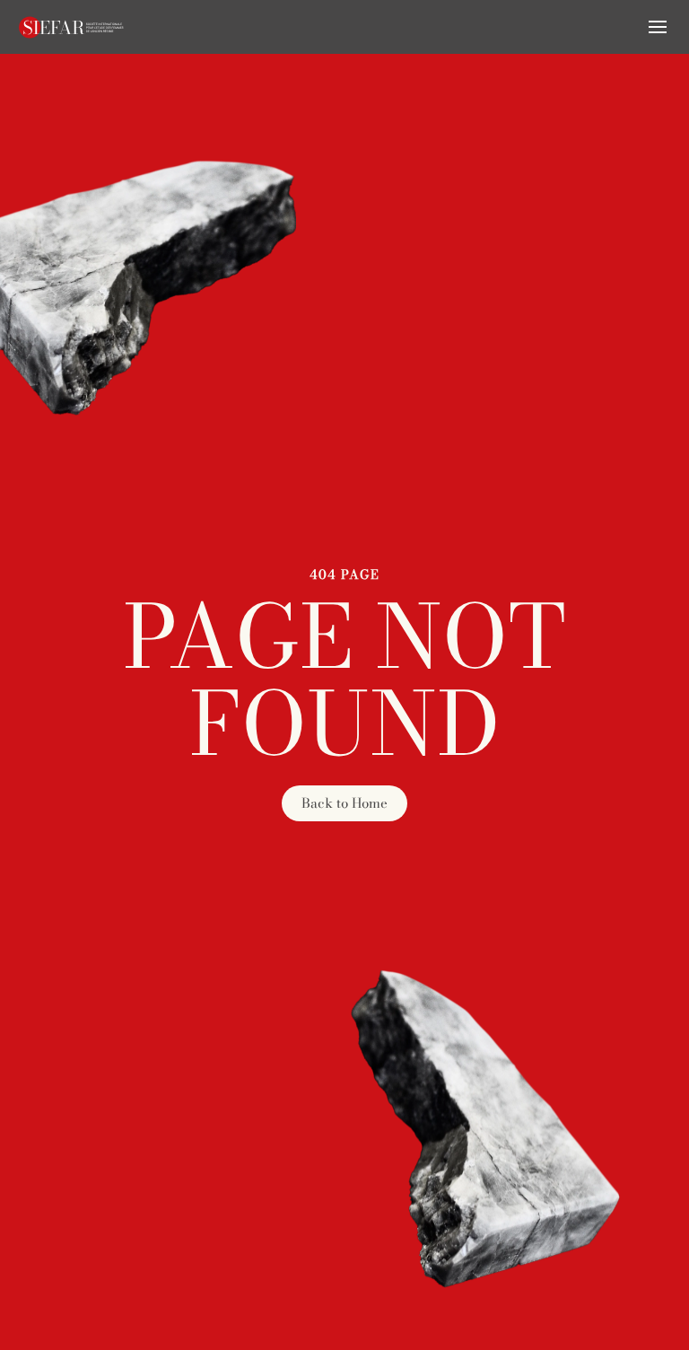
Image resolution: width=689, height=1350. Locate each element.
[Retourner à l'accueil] (72, 27)
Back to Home (344, 803)
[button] (657, 27)
